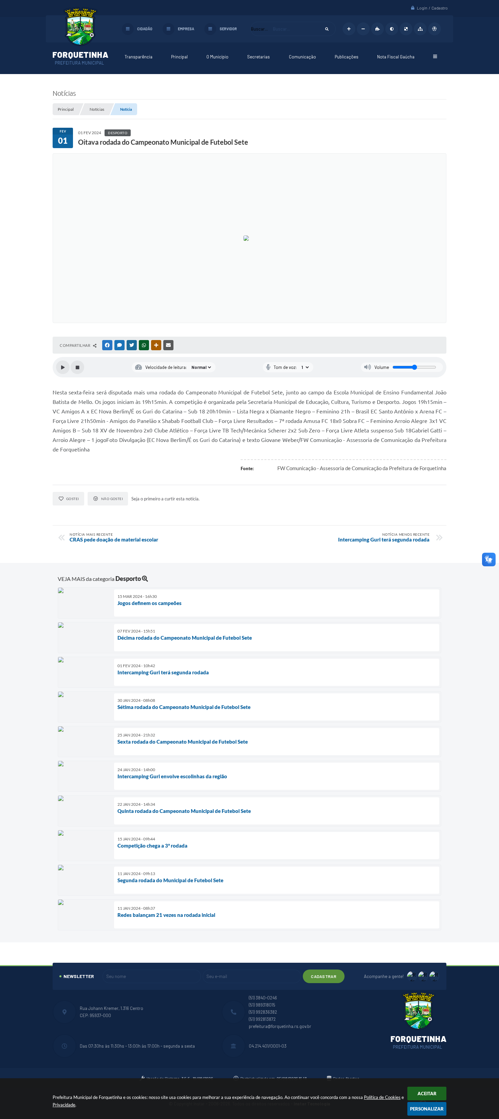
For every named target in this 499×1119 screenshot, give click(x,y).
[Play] (63, 367)
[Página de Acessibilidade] (434, 28)
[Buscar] (326, 29)
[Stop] (77, 367)
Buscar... (259, 29)
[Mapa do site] (420, 28)
